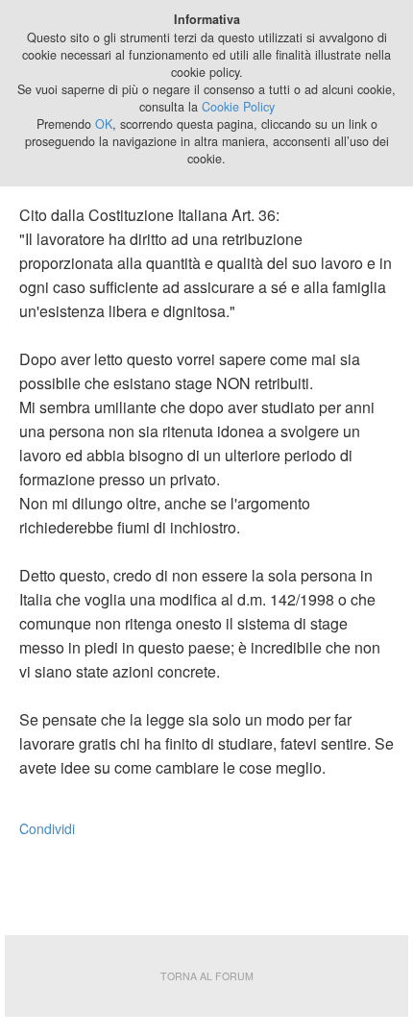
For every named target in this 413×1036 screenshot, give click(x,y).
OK (103, 124)
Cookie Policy (238, 106)
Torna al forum (207, 976)
